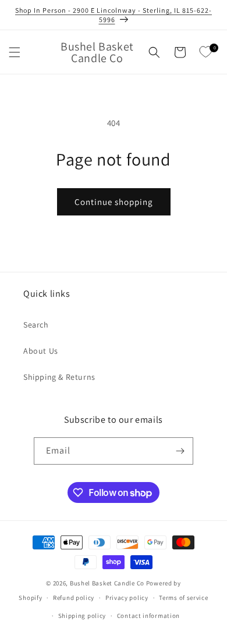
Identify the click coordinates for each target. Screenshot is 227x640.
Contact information (148, 616)
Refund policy (73, 598)
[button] (14, 52)
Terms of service (183, 598)
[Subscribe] (180, 451)
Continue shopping (114, 201)
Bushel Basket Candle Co (107, 583)
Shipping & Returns (59, 377)
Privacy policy (126, 598)
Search (36, 324)
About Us (40, 351)
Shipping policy (82, 616)
